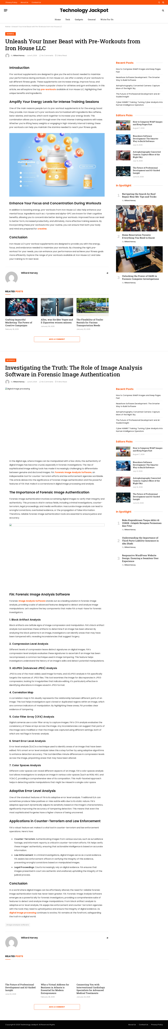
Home (58, 19)
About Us (24, 2)
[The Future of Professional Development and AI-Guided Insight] (123, 171)
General (92, 19)
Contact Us (36, 2)
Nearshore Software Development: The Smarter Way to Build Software (145, 138)
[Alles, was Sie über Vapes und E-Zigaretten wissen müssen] (57, 307)
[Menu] (5, 10)
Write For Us (106, 19)
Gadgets (79, 19)
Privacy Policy (11, 2)
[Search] (163, 2)
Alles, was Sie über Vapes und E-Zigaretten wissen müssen (57, 321)
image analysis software (18, 925)
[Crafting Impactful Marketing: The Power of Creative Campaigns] (21, 307)
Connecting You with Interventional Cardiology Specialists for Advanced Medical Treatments (91, 988)
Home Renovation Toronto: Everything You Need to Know (138, 236)
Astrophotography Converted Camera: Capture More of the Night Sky (147, 154)
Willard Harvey (19, 55)
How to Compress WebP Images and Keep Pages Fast (147, 123)
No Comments (47, 55)
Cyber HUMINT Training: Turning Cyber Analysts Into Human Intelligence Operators (139, 103)
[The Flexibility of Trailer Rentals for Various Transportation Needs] (93, 307)
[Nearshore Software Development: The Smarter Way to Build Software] (123, 139)
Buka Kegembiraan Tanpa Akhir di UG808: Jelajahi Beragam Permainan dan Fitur (142, 523)
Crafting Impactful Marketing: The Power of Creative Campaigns (18, 322)
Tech (67, 19)
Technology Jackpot (29, 1024)
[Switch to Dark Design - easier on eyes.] (159, 2)
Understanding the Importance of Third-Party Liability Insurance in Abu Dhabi (140, 540)
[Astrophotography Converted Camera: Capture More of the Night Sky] (123, 155)
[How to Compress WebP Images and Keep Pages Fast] (123, 125)
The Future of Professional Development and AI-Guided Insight (146, 170)
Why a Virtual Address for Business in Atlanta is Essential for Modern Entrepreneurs (55, 988)
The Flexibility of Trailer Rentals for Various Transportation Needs (90, 322)
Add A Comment (57, 339)
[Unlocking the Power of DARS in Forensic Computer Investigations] (139, 259)
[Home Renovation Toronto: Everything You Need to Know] (139, 218)
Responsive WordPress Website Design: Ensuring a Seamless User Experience (140, 558)
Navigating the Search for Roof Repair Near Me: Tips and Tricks (139, 195)
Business (11, 360)
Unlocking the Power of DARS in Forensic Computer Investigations (140, 277)
